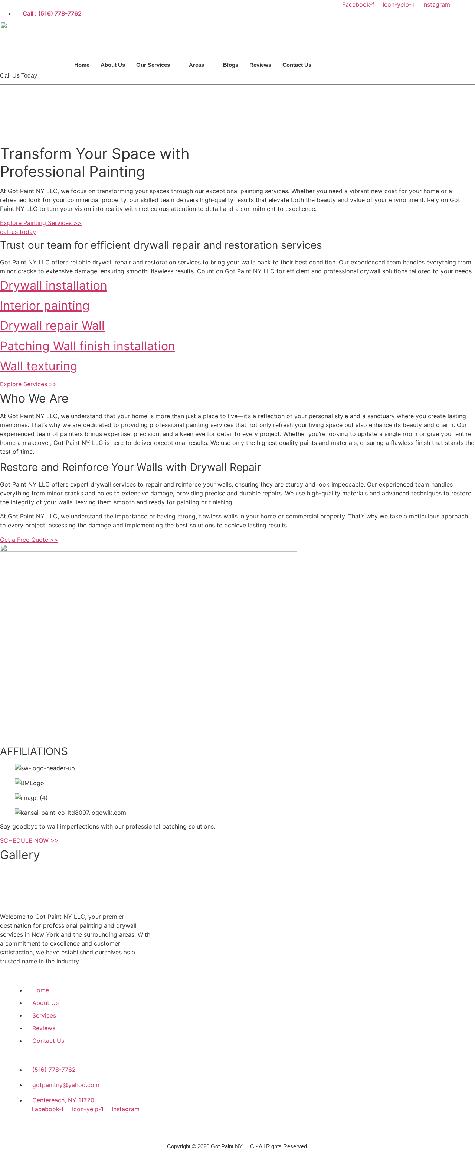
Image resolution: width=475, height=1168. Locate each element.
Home (81, 65)
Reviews (260, 65)
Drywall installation (53, 285)
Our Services (153, 65)
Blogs (230, 65)
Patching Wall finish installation (87, 346)
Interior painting (45, 305)
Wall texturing (39, 366)
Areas (196, 65)
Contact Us (296, 65)
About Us (113, 65)
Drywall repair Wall (52, 325)
